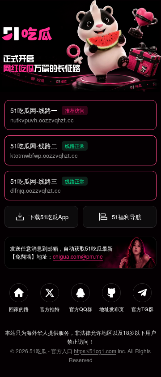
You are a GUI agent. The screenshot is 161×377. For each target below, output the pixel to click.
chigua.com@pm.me (78, 256)
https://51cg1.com (95, 351)
